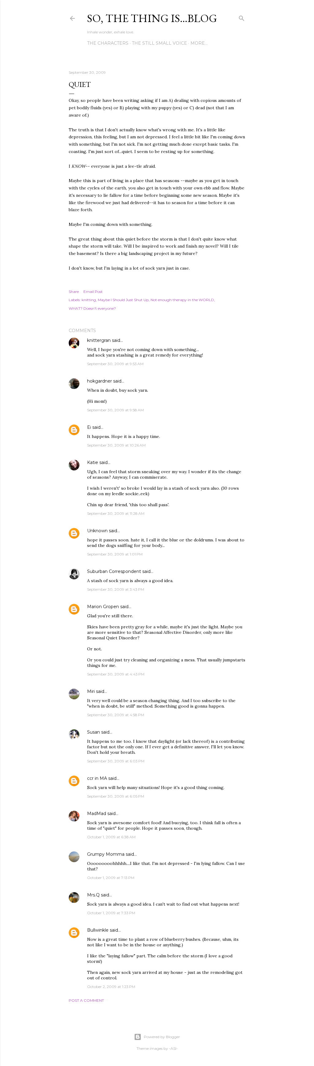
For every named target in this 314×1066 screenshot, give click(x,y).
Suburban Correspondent (114, 571)
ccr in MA (97, 778)
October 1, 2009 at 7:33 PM (111, 913)
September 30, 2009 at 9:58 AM (115, 410)
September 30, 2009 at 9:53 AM (115, 363)
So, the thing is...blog (152, 18)
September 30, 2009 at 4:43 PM (115, 674)
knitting (89, 299)
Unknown (97, 530)
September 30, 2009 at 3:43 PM (115, 589)
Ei (89, 427)
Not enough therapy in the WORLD (182, 299)
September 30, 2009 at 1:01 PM (115, 554)
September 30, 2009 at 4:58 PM (115, 715)
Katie (92, 462)
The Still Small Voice (159, 43)
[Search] (241, 17)
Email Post (93, 291)
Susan (93, 732)
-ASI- (173, 1048)
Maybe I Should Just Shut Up (123, 299)
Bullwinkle (98, 930)
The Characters (107, 43)
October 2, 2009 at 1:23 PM (111, 986)
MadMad (96, 813)
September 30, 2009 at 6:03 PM (115, 761)
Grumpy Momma (105, 854)
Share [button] (74, 291)
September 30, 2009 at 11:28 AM (115, 513)
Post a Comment (86, 1000)
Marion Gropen (103, 606)
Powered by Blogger (162, 1036)
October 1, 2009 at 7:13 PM (110, 877)
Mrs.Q (93, 895)
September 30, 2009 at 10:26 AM (116, 445)
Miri (91, 691)
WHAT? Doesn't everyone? (92, 308)
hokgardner (99, 381)
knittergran (99, 340)
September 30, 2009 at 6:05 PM (115, 796)
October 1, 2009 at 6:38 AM (111, 837)
